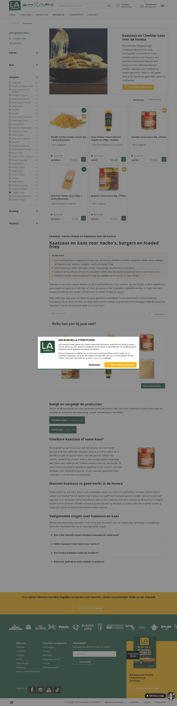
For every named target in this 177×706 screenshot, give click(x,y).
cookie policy (97, 358)
